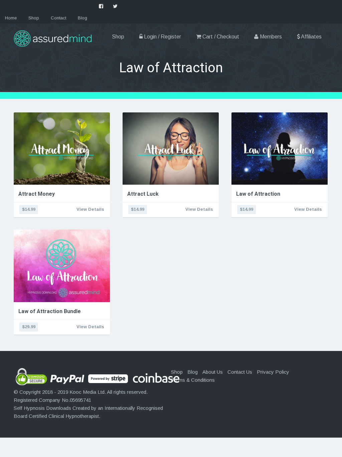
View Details (90, 209)
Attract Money (36, 194)
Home (11, 17)
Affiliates (311, 36)
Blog (82, 17)
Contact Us (239, 372)
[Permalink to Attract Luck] (171, 148)
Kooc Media (82, 392)
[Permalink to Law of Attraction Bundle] (62, 266)
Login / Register (162, 36)
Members (270, 36)
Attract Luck (143, 194)
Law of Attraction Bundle (49, 311)
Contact (58, 17)
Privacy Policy (273, 372)
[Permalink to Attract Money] (62, 148)
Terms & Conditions (193, 380)
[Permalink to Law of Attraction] (279, 148)
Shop (33, 17)
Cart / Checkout (220, 36)
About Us (212, 372)
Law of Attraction (258, 194)
